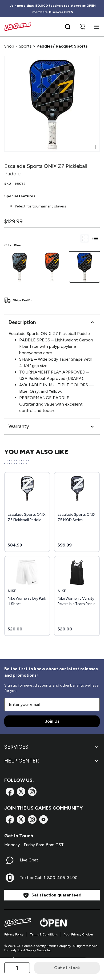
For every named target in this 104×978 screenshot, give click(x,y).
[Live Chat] (9, 860)
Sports (25, 46)
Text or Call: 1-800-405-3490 (49, 877)
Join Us (52, 721)
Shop (9, 46)
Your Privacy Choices (78, 934)
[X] (21, 791)
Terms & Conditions (44, 934)
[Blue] (84, 267)
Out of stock (67, 967)
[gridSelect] (84, 238)
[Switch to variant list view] (95, 238)
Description (22, 322)
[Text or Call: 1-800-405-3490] (9, 877)
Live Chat (29, 860)
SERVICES (16, 747)
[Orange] (52, 267)
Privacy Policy (13, 934)
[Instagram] (32, 791)
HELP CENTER (21, 761)
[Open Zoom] (95, 147)
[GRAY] (19, 267)
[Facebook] (9, 791)
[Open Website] (53, 922)
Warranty (19, 426)
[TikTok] (43, 819)
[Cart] (82, 26)
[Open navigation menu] (95, 26)
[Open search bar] (67, 26)
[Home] (17, 26)
